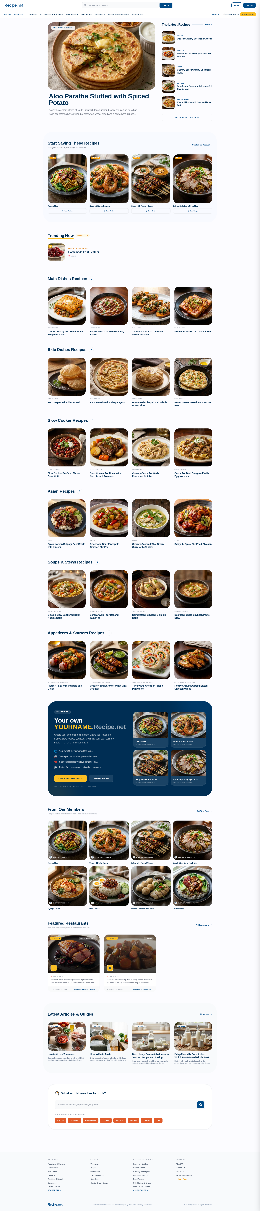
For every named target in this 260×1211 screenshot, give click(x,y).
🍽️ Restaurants (231, 14)
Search (166, 5)
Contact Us (180, 1168)
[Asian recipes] (79, 491)
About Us (179, 1164)
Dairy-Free (94, 1179)
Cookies (147, 1120)
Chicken (60, 1120)
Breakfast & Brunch (118, 14)
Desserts (100, 14)
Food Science (138, 1179)
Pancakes (119, 1120)
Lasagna (106, 1120)
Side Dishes (86, 14)
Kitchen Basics (139, 1168)
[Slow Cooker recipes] (92, 420)
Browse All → (54, 1190)
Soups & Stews (54, 1187)
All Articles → (140, 1190)
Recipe (55, 1204)
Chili (158, 1120)
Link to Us (180, 1171)
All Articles (204, 1014)
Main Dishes (72, 14)
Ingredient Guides (140, 1164)
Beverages (137, 14)
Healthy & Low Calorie (99, 1183)
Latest (7, 14)
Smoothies (74, 1120)
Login (236, 5)
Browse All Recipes (187, 117)
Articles (18, 14)
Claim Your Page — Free (68, 778)
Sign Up (249, 5)
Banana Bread (90, 1120)
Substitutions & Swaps (142, 1183)
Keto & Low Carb (97, 1175)
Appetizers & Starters (51, 14)
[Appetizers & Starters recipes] (109, 633)
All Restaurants (202, 925)
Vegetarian (94, 1164)
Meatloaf (133, 1120)
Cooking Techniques (141, 1171)
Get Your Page (203, 811)
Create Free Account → (202, 145)
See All (207, 25)
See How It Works (101, 778)
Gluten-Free (95, 1171)
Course (33, 14)
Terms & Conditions (184, 1175)
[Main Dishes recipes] (91, 278)
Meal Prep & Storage (141, 1187)
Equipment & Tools (140, 1175)
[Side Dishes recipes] (91, 349)
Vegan (93, 1168)
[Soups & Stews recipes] (97, 562)
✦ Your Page (248, 14)
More (214, 14)
